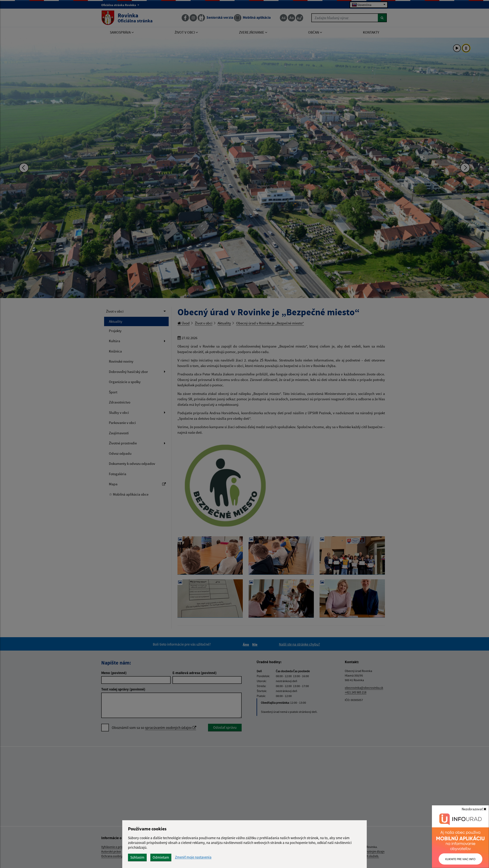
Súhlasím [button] (137, 857)
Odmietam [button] (161, 857)
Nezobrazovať (472, 809)
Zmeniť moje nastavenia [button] (193, 857)
